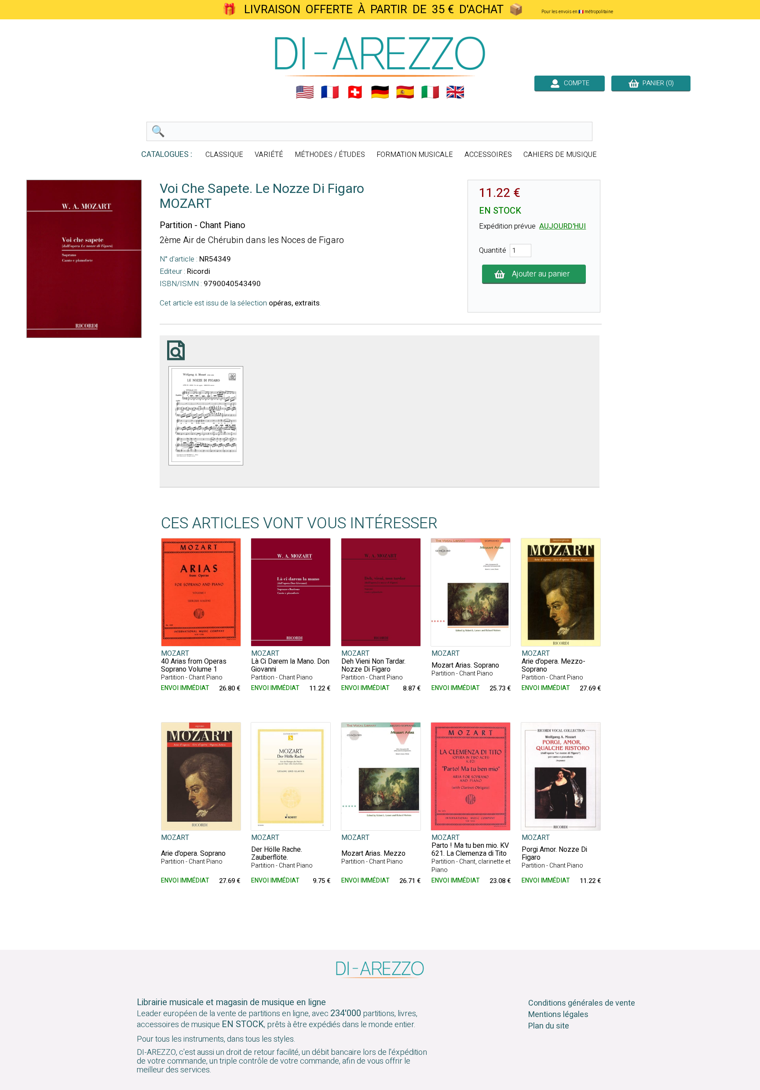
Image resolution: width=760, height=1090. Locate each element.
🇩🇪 (380, 92)
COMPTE (574, 83)
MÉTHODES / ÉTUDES (330, 154)
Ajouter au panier (541, 274)
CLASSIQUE (224, 154)
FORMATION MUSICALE (414, 154)
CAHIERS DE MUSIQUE (560, 154)
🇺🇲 (305, 92)
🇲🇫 (330, 92)
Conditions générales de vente (581, 1003)
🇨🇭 (355, 92)
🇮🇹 (430, 92)
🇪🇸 (405, 92)
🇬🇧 (455, 92)
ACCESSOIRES (488, 154)
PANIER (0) (656, 83)
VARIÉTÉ (269, 154)
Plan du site (548, 1026)
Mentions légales (558, 1015)
